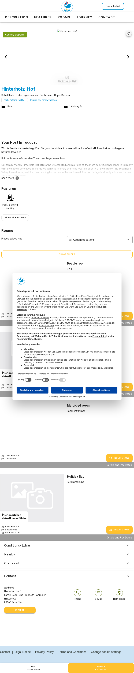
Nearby (9, 554)
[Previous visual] (6, 57)
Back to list (113, 6)
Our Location (13, 563)
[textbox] (67, 161)
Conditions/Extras (17, 545)
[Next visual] (128, 57)
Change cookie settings (106, 652)
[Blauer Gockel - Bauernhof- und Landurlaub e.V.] (67, 8)
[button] (100, 239)
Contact (10, 576)
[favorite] (129, 33)
